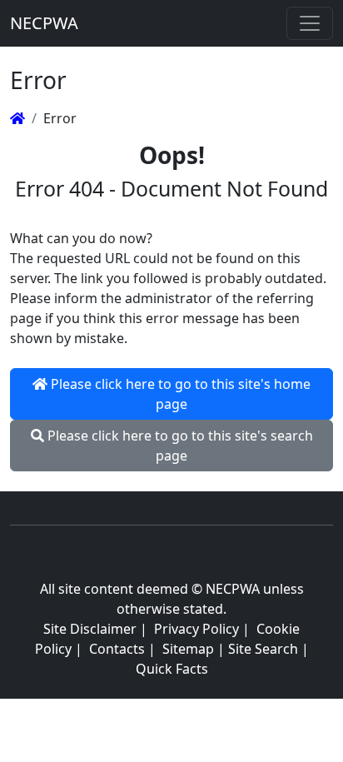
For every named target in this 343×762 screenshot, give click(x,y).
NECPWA (44, 23)
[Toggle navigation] (309, 23)
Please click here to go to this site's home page (179, 394)
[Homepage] (17, 118)
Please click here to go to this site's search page (178, 445)
